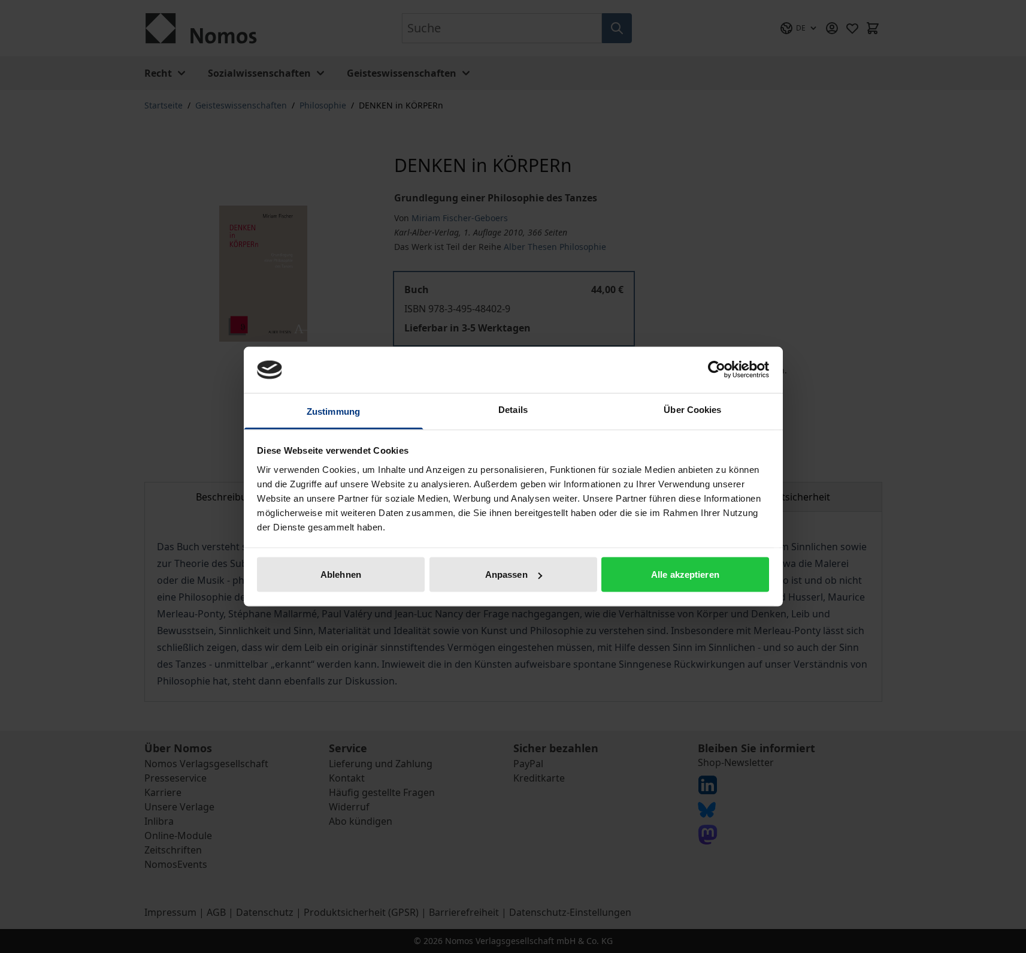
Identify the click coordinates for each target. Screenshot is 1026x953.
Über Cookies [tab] (692, 409)
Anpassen (506, 574)
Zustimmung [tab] (333, 411)
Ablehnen (340, 574)
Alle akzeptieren (685, 574)
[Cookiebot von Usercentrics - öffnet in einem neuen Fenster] (716, 370)
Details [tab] (513, 409)
